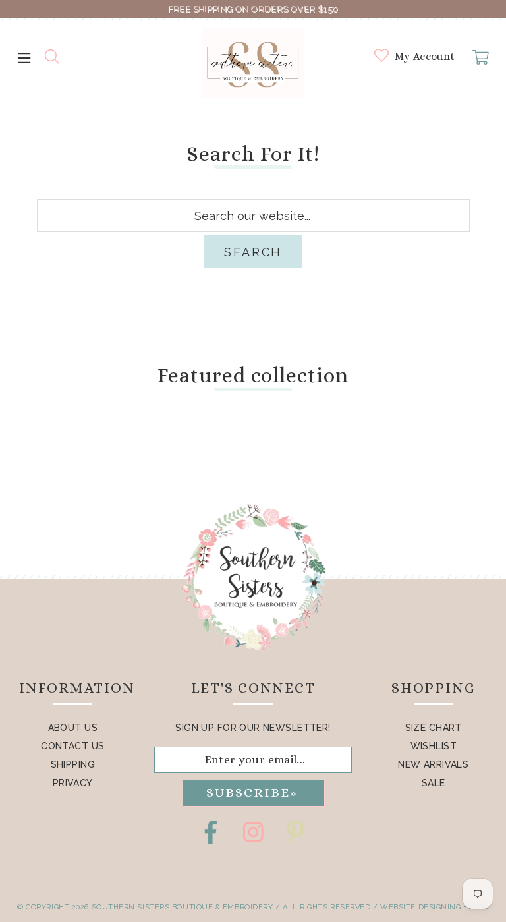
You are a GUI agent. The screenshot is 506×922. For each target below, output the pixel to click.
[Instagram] (253, 832)
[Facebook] (211, 832)
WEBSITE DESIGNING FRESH (434, 907)
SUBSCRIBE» (251, 792)
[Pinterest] (295, 832)
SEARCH (253, 252)
